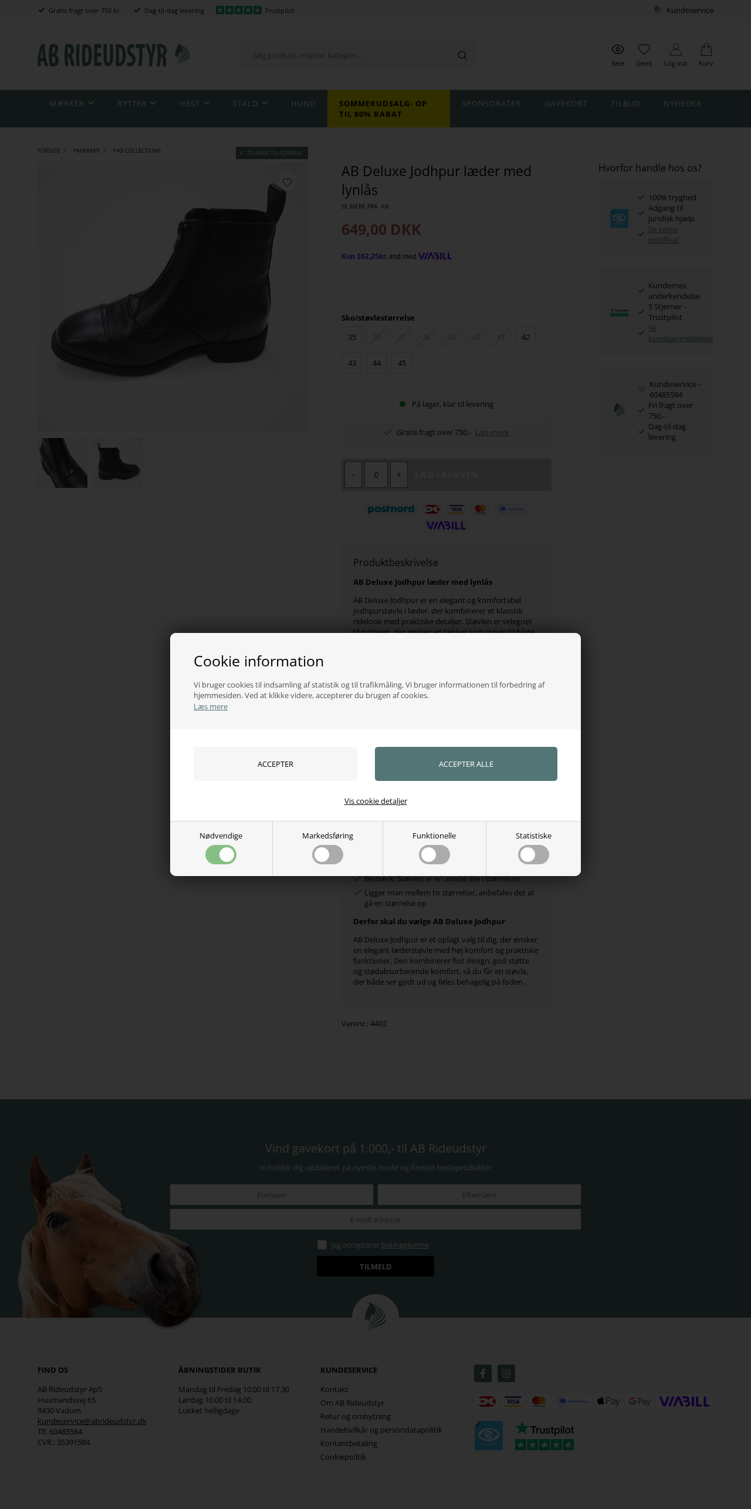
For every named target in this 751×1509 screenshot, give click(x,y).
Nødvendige (220, 835)
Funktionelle (434, 835)
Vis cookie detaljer (375, 801)
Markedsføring (327, 835)
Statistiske (534, 835)
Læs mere (211, 706)
